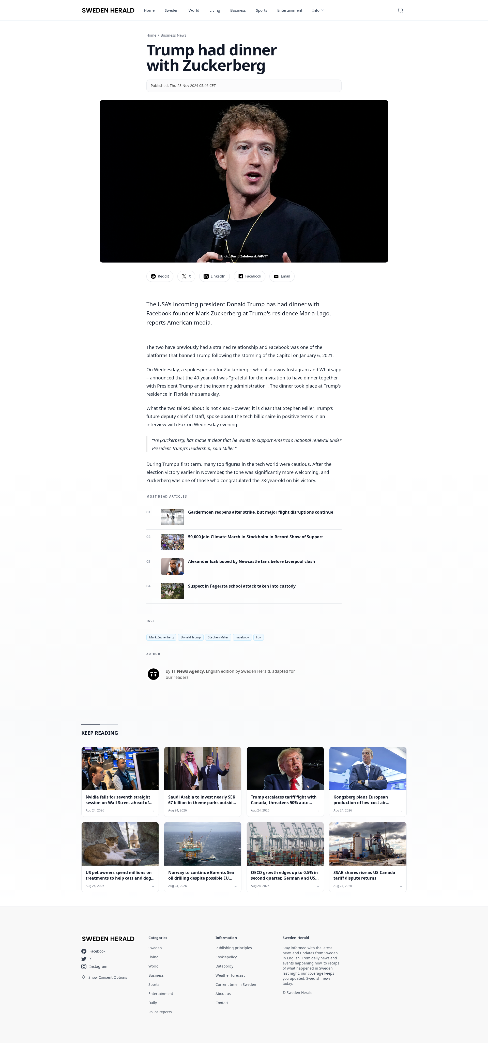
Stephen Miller (218, 637)
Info (315, 10)
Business (238, 10)
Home (149, 10)
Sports (261, 10)
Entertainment (289, 10)
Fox (258, 637)
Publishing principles (234, 947)
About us (223, 993)
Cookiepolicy (226, 957)
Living (214, 10)
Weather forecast (230, 975)
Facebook (242, 637)
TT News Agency (187, 671)
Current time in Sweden (236, 984)
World (194, 10)
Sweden (171, 10)
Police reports (160, 1011)
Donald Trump (191, 637)
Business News (173, 35)
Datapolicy (224, 966)
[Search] (400, 10)
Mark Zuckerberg (161, 637)
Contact (222, 1002)
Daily (152, 1002)
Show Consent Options (107, 977)
